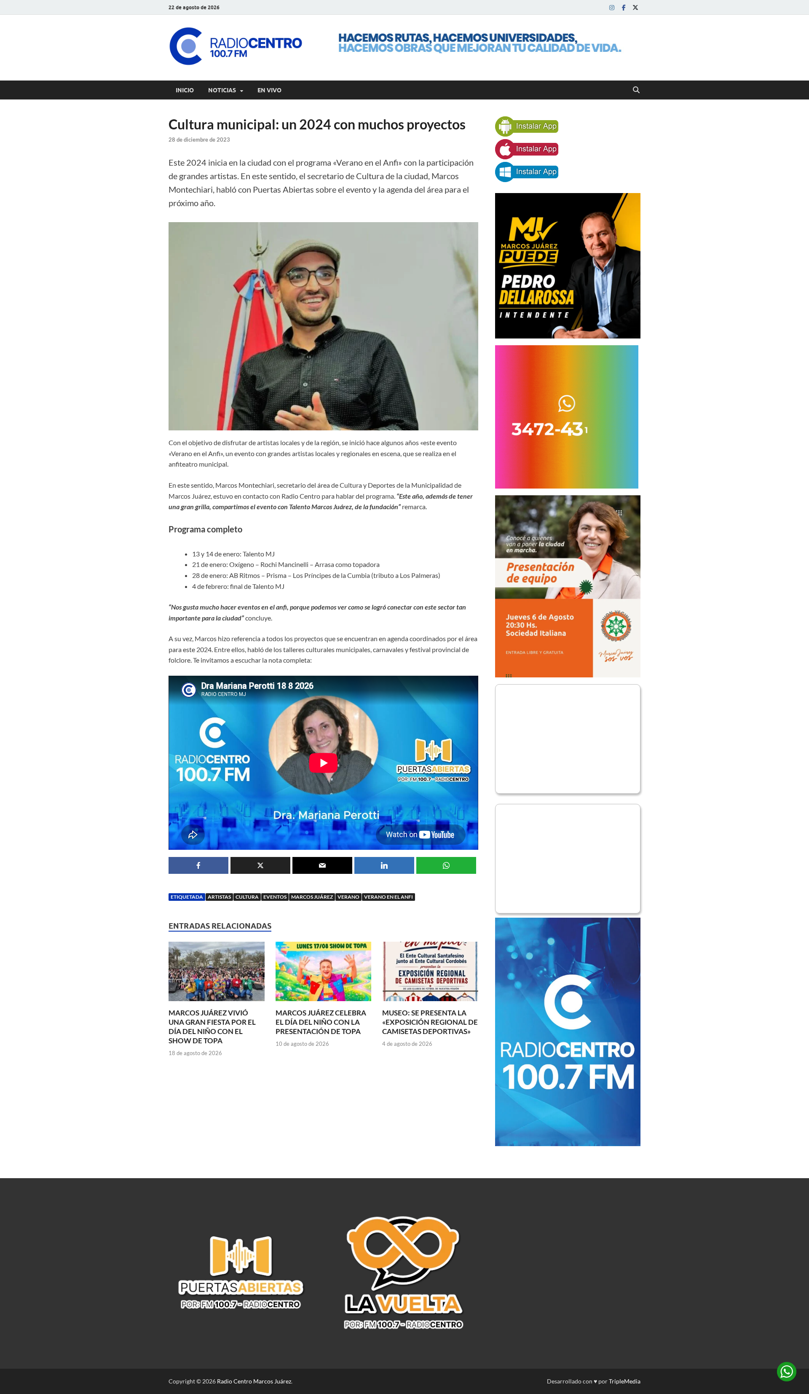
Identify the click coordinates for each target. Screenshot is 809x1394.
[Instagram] (612, 7)
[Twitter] (635, 7)
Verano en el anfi (388, 897)
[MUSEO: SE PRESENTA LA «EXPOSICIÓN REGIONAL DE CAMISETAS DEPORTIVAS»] (430, 974)
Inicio (185, 90)
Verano (348, 897)
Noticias (222, 90)
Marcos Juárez (312, 897)
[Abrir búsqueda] (636, 90)
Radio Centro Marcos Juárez (254, 1381)
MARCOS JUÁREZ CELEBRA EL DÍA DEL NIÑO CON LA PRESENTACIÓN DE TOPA (321, 1022)
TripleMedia (624, 1381)
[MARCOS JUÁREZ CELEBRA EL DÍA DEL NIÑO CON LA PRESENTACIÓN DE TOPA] (324, 974)
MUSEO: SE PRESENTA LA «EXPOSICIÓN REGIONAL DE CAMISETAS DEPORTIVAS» (430, 1022)
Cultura (247, 897)
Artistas (219, 897)
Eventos (275, 897)
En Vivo (269, 90)
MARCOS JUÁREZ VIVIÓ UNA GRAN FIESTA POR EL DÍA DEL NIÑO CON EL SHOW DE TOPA (212, 1026)
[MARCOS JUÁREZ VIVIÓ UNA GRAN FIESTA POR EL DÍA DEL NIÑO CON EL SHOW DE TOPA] (217, 974)
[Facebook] (624, 7)
